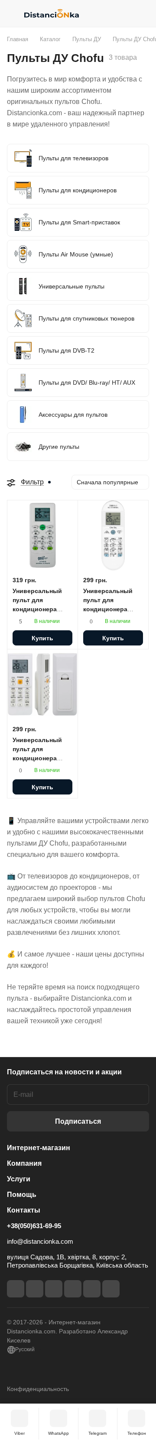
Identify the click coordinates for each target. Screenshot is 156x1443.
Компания (24, 1163)
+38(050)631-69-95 (34, 1225)
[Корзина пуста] (142, 13)
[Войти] (125, 13)
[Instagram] (34, 1288)
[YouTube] (72, 1288)
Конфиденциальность (38, 1388)
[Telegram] (53, 1288)
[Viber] (92, 1288)
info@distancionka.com (40, 1241)
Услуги (18, 1179)
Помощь (21, 1194)
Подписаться (78, 1121)
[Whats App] (111, 1288)
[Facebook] (15, 1288)
